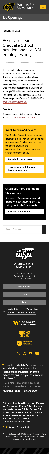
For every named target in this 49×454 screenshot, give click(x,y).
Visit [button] (24, 294)
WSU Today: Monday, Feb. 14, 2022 (22, 117)
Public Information (24, 412)
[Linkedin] (37, 353)
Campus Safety (37, 409)
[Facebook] (12, 353)
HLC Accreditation (22, 418)
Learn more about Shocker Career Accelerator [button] (21, 168)
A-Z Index (7, 403)
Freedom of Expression (23, 403)
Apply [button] (24, 302)
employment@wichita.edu (15, 102)
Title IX (25, 409)
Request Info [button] (24, 286)
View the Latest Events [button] (19, 211)
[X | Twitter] (18, 353)
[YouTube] (30, 353)
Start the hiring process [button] (19, 159)
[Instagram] (24, 353)
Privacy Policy (25, 406)
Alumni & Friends (11, 391)
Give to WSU (30, 391)
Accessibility (8, 412)
